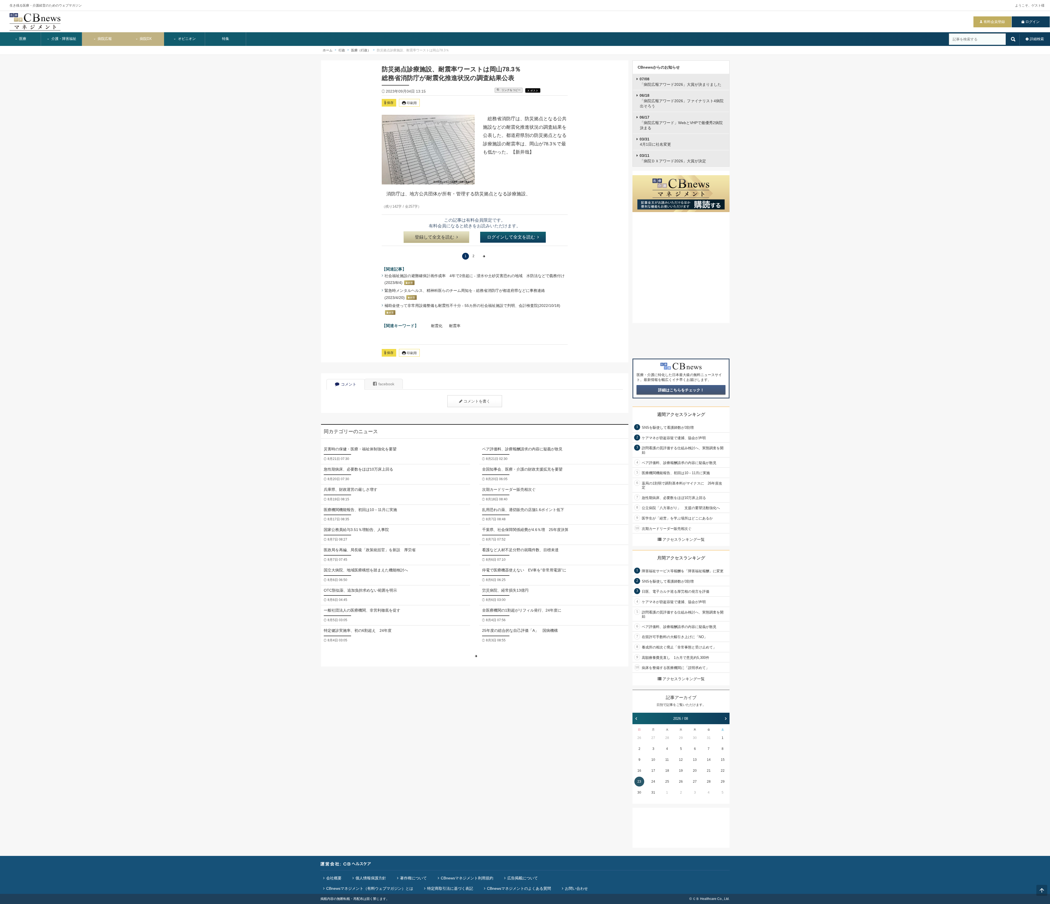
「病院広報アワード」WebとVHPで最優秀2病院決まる (681, 122)
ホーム (327, 50)
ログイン (1032, 22)
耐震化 (436, 326)
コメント (348, 384)
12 (681, 760)
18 (667, 771)
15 (723, 760)
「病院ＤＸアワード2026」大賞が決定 (673, 158)
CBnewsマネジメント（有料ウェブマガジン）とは (369, 888)
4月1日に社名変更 (655, 142)
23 (639, 781)
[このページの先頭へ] (1041, 890)
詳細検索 (1037, 39)
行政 (342, 50)
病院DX (145, 39)
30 (695, 738)
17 (653, 771)
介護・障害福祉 (63, 39)
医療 (22, 39)
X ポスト (532, 90)
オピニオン (186, 39)
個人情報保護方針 (370, 878)
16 (639, 771)
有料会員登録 (994, 22)
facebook (386, 384)
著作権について (413, 878)
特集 (225, 39)
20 (695, 771)
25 (667, 781)
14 (709, 760)
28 (667, 738)
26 (639, 738)
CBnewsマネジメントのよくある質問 (519, 888)
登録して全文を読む (434, 237)
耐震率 (454, 326)
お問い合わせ (576, 888)
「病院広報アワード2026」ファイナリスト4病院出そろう (682, 100)
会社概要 (334, 878)
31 (709, 738)
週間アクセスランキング (681, 414)
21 (709, 771)
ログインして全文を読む (511, 237)
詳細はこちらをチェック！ (681, 390)
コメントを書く (476, 401)
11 (667, 760)
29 (681, 738)
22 (723, 771)
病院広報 (104, 39)
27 (653, 738)
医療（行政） (361, 50)
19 (681, 771)
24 (653, 781)
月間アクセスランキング (681, 558)
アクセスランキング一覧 (684, 539)
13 (695, 760)
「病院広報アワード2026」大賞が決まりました (680, 82)
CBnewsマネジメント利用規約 (467, 878)
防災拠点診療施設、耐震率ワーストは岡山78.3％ (413, 50)
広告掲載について (522, 878)
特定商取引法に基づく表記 (450, 888)
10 (653, 760)
